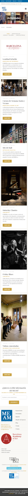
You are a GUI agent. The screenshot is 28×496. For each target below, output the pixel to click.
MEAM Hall (7, 148)
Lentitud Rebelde (10, 59)
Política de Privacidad (6, 450)
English (14, 1)
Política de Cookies (6, 452)
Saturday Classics (10, 210)
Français (20, 1)
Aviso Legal (4, 448)
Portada (2, 27)
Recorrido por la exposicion (11, 348)
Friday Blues (8, 274)
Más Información (20, 493)
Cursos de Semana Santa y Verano (14, 102)
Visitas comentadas (11, 346)
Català (2, 1)
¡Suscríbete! (14, 402)
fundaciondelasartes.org (14, 468)
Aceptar (11, 493)
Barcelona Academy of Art (11, 105)
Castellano (8, 1)
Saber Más (7, 74)
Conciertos (6, 212)
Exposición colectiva (9, 150)
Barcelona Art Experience (10, 61)
